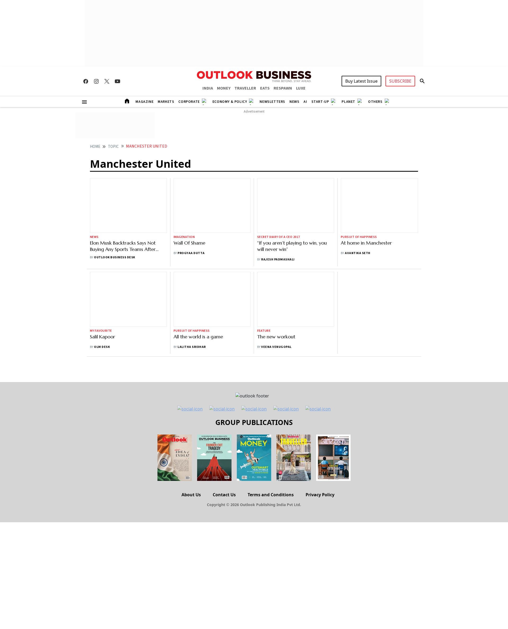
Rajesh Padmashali (277, 259)
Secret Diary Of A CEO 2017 (278, 237)
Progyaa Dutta (191, 253)
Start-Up (320, 101)
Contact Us (224, 495)
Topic (113, 146)
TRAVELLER (245, 88)
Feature (263, 331)
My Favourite (101, 331)
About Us (191, 495)
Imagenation (184, 237)
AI (305, 101)
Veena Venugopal (276, 347)
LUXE (301, 88)
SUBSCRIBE (400, 81)
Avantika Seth (357, 253)
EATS (265, 88)
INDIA (207, 88)
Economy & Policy (229, 101)
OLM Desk (102, 347)
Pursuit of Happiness (359, 237)
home (95, 146)
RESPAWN (283, 88)
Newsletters (272, 101)
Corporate (188, 101)
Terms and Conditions (271, 495)
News (294, 101)
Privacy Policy (320, 495)
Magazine (144, 101)
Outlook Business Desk (114, 257)
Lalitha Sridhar (192, 347)
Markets (166, 101)
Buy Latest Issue (361, 81)
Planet (348, 101)
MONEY (223, 88)
